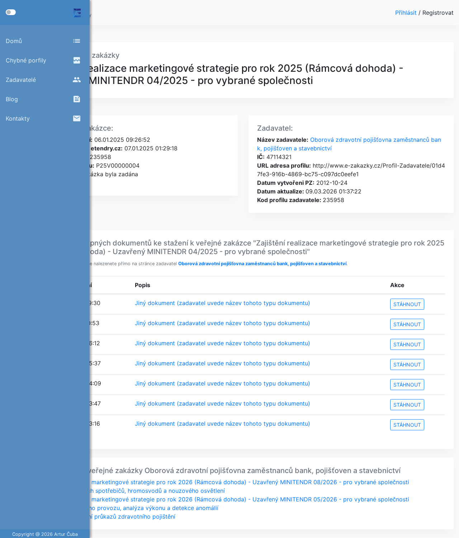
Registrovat (438, 12)
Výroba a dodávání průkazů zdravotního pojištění (108, 516)
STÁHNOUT (407, 304)
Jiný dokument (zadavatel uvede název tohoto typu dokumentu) (222, 303)
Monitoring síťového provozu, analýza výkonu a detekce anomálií (129, 507)
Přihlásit (406, 12)
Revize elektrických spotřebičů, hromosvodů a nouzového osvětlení (133, 490)
